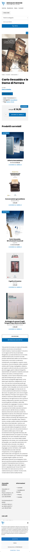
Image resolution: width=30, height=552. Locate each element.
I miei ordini (6, 13)
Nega (15, 543)
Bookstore (10, 8)
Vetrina (4, 8)
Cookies (19, 497)
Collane (8, 74)
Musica (8, 102)
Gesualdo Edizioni (14, 3)
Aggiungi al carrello (17, 114)
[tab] (15, 336)
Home (3, 74)
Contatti (20, 8)
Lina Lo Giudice (6, 89)
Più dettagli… (7, 93)
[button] (28, 523)
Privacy (18, 550)
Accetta (15, 539)
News (15, 8)
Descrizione (15, 336)
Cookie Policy (13, 550)
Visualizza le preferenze (15, 547)
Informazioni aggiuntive (15, 340)
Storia (12, 102)
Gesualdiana (14, 74)
